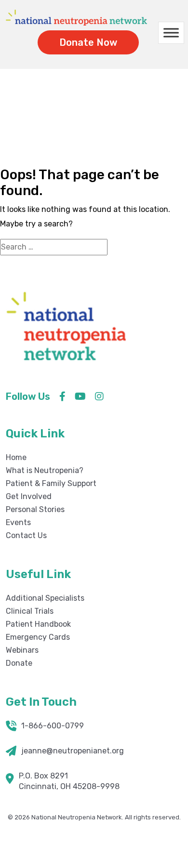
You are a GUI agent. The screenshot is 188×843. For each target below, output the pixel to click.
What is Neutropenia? (44, 470)
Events (18, 522)
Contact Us (26, 535)
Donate (19, 663)
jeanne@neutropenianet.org (72, 750)
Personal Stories (35, 509)
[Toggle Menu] (171, 33)
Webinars (22, 650)
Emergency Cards (38, 637)
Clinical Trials (30, 611)
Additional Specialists (45, 598)
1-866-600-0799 (52, 725)
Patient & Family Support (51, 483)
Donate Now (88, 42)
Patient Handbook (38, 624)
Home (86, 135)
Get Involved (29, 496)
